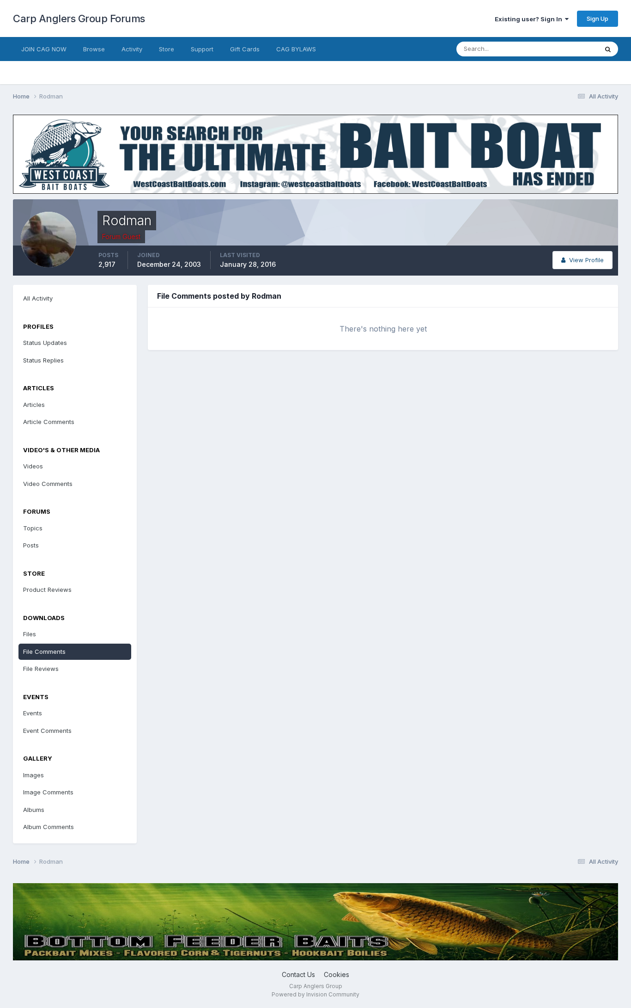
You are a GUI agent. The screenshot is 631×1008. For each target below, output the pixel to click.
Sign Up (597, 18)
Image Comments (48, 792)
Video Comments (48, 483)
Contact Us (298, 974)
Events (32, 713)
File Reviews (41, 668)
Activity (131, 49)
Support (202, 49)
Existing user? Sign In (530, 19)
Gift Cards (245, 49)
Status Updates (564, 48)
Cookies (336, 974)
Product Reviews (47, 589)
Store (166, 49)
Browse (94, 49)
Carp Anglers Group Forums (79, 18)
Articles (34, 404)
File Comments (44, 651)
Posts (31, 545)
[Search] (608, 49)
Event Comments (47, 730)
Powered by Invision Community (315, 994)
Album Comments (48, 826)
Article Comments (48, 421)
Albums (33, 809)
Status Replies (43, 360)
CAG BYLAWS (296, 49)
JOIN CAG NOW (44, 49)
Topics (32, 528)
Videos (33, 466)
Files (29, 634)
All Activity (38, 298)
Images (33, 775)
